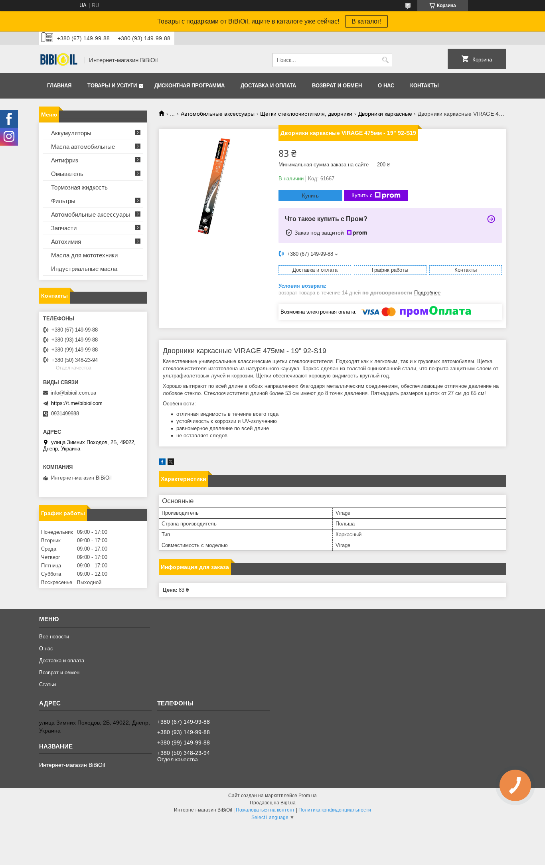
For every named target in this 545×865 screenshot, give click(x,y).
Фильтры (63, 200)
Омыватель (67, 173)
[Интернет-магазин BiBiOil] (59, 60)
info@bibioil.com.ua (73, 393)
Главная (59, 86)
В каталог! (366, 21)
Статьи (47, 684)
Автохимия (66, 241)
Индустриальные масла (84, 268)
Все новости (54, 637)
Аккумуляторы (71, 133)
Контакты (424, 86)
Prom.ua (307, 795)
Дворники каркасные (385, 114)
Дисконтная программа (189, 86)
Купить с (362, 195)
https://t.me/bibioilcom (77, 403)
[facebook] (162, 463)
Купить (310, 196)
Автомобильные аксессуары (218, 114)
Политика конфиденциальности (334, 810)
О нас (386, 86)
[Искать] (385, 60)
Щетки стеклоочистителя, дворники (306, 114)
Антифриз (64, 160)
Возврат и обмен (337, 86)
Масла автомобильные (83, 146)
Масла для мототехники (84, 255)
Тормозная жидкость (79, 187)
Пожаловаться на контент (265, 810)
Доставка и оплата (268, 86)
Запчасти (64, 228)
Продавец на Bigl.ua (273, 803)
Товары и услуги (112, 86)
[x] (171, 463)
